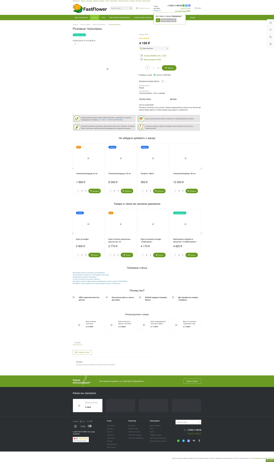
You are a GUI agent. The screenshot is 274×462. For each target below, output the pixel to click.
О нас (109, 421)
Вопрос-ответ (133, 428)
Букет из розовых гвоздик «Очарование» (151, 240)
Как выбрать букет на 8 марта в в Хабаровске (89, 273)
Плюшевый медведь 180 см (184, 173)
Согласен (270, 461)
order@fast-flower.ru (144, 8)
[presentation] (73, 168)
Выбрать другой (168, 20)
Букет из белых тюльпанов (91, 322)
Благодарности (112, 444)
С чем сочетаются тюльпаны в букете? (86, 279)
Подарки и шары (156, 435)
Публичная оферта (135, 435)
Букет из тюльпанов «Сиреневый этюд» (189, 322)
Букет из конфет (82, 239)
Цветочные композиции (158, 438)
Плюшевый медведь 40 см (86, 173)
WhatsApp (119, 120)
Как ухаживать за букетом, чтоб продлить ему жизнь (91, 275)
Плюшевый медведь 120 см (119, 173)
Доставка (173, 99)
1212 (88, 224)
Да (158, 20)
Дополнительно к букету (158, 441)
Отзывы (109, 441)
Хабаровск (157, 10)
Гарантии (110, 435)
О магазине (111, 425)
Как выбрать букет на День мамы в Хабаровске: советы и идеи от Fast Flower (100, 281)
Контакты (131, 425)
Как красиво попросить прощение (85, 277)
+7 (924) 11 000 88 (105, 120)
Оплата (109, 432)
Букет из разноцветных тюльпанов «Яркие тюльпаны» (158, 323)
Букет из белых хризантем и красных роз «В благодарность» (119, 241)
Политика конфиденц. (136, 438)
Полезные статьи (134, 432)
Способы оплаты (145, 99)
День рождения (155, 425)
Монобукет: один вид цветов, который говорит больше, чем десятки (96, 283)
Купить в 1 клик (146, 75)
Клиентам (132, 421)
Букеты (152, 432)
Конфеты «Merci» (148, 173)
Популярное (155, 421)
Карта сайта (111, 447)
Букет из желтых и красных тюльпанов (124, 322)
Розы (151, 428)
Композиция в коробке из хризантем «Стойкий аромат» (185, 240)
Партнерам (111, 438)
